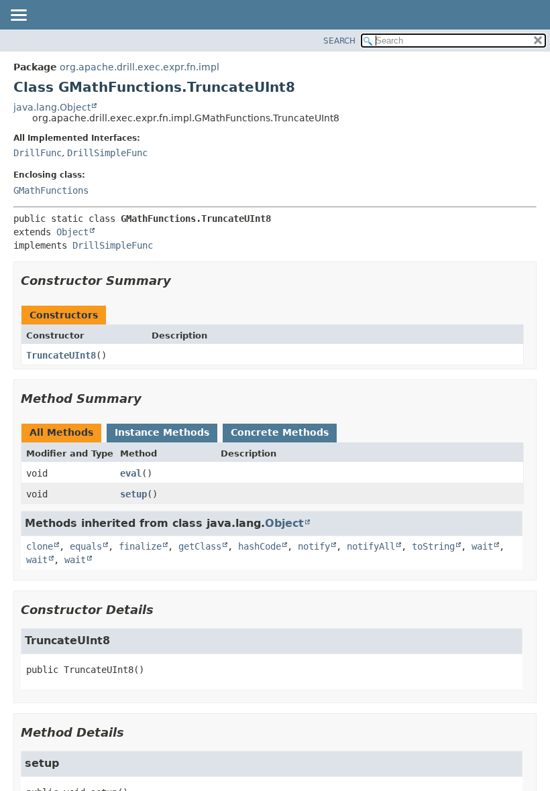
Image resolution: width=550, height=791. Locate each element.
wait (482, 546)
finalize (140, 546)
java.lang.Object (52, 107)
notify (314, 546)
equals (86, 546)
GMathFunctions (51, 190)
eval (131, 473)
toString (433, 546)
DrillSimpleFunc (107, 152)
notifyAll (371, 546)
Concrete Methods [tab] (280, 432)
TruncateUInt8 (61, 355)
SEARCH (339, 41)
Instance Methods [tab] (162, 432)
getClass (199, 546)
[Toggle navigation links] (18, 16)
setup (133, 494)
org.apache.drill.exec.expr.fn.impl (139, 67)
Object (72, 232)
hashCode (259, 546)
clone (39, 546)
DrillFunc (37, 152)
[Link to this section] (180, 280)
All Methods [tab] (61, 432)
